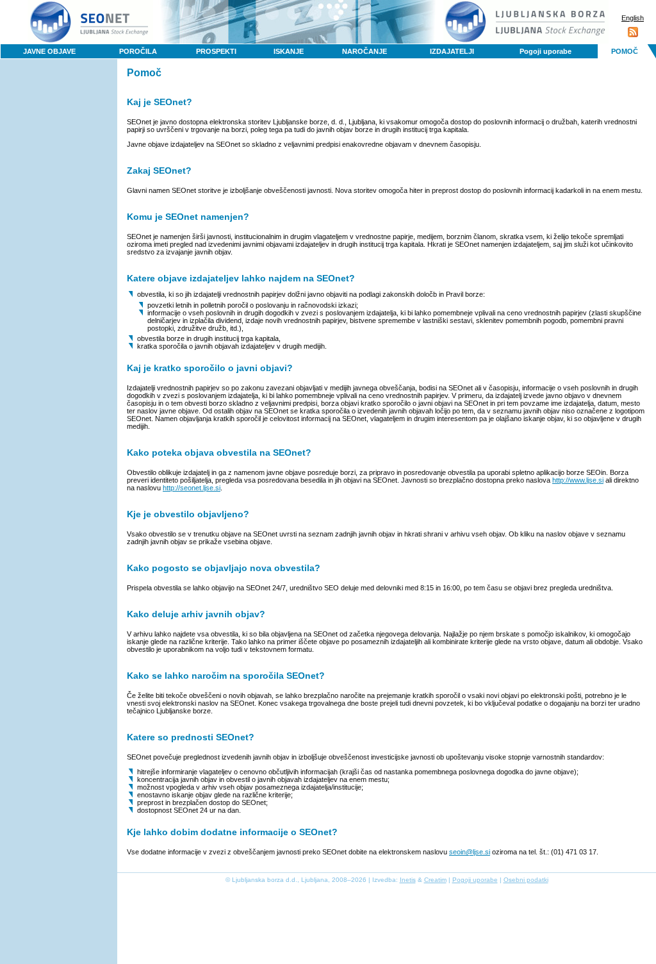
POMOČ (624, 51)
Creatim (435, 879)
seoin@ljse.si (469, 852)
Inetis (408, 879)
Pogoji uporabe (545, 51)
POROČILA (138, 51)
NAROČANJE (364, 51)
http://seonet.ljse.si (191, 488)
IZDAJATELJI (452, 51)
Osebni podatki (526, 879)
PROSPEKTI (216, 51)
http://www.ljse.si (577, 480)
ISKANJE (289, 51)
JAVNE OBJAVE (49, 51)
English (632, 18)
